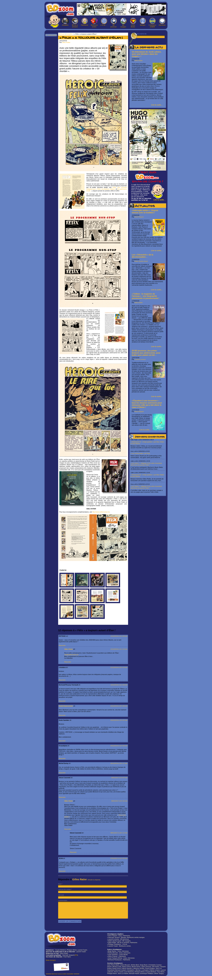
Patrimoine (84, 25)
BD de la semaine (75, 26)
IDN (76, 955)
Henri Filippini (139, 217)
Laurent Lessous (140, 359)
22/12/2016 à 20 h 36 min (118, 706)
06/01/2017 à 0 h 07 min (119, 778)
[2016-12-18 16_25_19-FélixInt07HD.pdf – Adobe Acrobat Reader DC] (82, 618)
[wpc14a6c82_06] (82, 587)
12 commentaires (51, 35)
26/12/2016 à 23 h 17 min (118, 763)
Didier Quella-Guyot (141, 261)
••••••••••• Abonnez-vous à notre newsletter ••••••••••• (62, 974)
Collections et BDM (152, 26)
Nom (59, 884)
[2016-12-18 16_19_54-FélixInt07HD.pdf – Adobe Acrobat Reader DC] (112, 603)
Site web (61, 895)
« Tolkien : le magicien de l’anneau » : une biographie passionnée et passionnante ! (145, 296)
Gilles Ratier (138, 60)
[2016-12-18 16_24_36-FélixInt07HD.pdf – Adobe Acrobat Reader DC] (82, 603)
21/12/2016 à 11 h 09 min (119, 636)
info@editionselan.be (71, 655)
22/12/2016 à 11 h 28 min (119, 685)
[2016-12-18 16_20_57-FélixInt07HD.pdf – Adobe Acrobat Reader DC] (97, 603)
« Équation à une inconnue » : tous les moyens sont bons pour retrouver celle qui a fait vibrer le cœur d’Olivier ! (147, 404)
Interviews (162, 25)
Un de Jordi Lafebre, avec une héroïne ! (146, 54)
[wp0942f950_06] (97, 618)
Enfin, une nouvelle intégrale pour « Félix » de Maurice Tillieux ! (106, 188)
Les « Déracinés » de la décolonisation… (142, 256)
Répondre (62, 645)
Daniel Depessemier (66, 706)
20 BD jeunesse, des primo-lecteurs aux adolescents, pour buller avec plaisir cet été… (146, 353)
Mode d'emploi (51, 960)
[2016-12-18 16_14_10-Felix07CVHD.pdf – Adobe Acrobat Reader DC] (66, 587)
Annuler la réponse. (94, 880)
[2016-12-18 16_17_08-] (112, 587)
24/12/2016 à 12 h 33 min (118, 746)
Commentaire (62, 900)
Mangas (142, 25)
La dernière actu (149, 48)
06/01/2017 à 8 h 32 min (119, 801)
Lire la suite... (156, 105)
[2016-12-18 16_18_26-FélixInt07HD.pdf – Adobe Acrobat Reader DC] (66, 618)
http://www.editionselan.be (101, 512)
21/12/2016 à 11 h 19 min (119, 649)
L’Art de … (103, 25)
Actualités (65, 25)
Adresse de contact (64, 889)
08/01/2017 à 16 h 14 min (118, 833)
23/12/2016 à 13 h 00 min (118, 720)
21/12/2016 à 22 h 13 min (118, 667)
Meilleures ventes (94, 26)
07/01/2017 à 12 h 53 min (118, 858)
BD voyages (123, 26)
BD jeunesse (114, 26)
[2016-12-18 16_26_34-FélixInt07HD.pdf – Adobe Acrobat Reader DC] (66, 603)
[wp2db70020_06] (97, 587)
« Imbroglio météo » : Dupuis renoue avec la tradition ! (145, 211)
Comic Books (133, 26)
